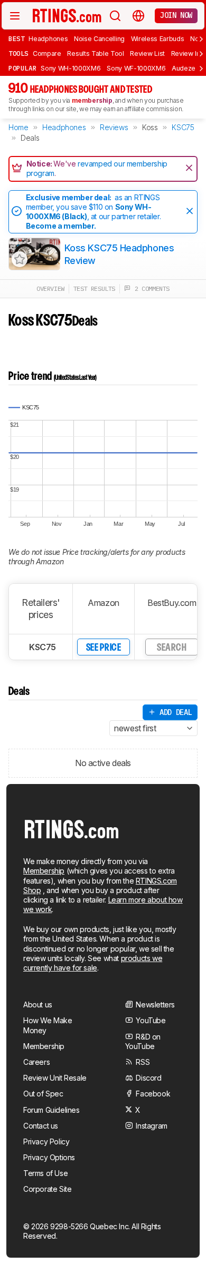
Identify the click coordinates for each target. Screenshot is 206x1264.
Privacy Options (49, 1157)
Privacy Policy (46, 1141)
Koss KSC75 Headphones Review (119, 254)
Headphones (48, 39)
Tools (18, 53)
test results (94, 288)
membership (92, 100)
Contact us (40, 1125)
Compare (47, 53)
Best (16, 38)
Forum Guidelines (51, 1109)
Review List (147, 53)
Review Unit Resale (55, 1077)
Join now (176, 15)
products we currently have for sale (92, 963)
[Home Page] (67, 15)
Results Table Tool (95, 53)
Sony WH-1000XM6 (70, 68)
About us (37, 1004)
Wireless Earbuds (157, 39)
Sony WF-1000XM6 (136, 68)
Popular (22, 68)
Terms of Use (45, 1173)
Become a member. (61, 225)
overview (50, 288)
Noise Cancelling (99, 39)
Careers (36, 1061)
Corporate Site (47, 1188)
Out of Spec (43, 1093)
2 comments (150, 288)
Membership (43, 870)
